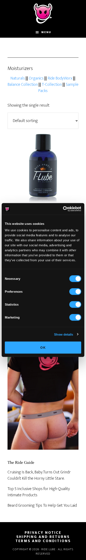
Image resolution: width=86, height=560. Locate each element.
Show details (63, 334)
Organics (36, 78)
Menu (46, 32)
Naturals (17, 78)
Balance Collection (23, 84)
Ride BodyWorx (60, 78)
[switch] (75, 291)
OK (43, 347)
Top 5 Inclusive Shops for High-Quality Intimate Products (39, 492)
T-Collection (52, 84)
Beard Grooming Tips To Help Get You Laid (42, 505)
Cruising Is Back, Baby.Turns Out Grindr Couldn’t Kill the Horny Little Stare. (39, 475)
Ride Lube (43, 13)
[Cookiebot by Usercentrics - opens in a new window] (63, 209)
